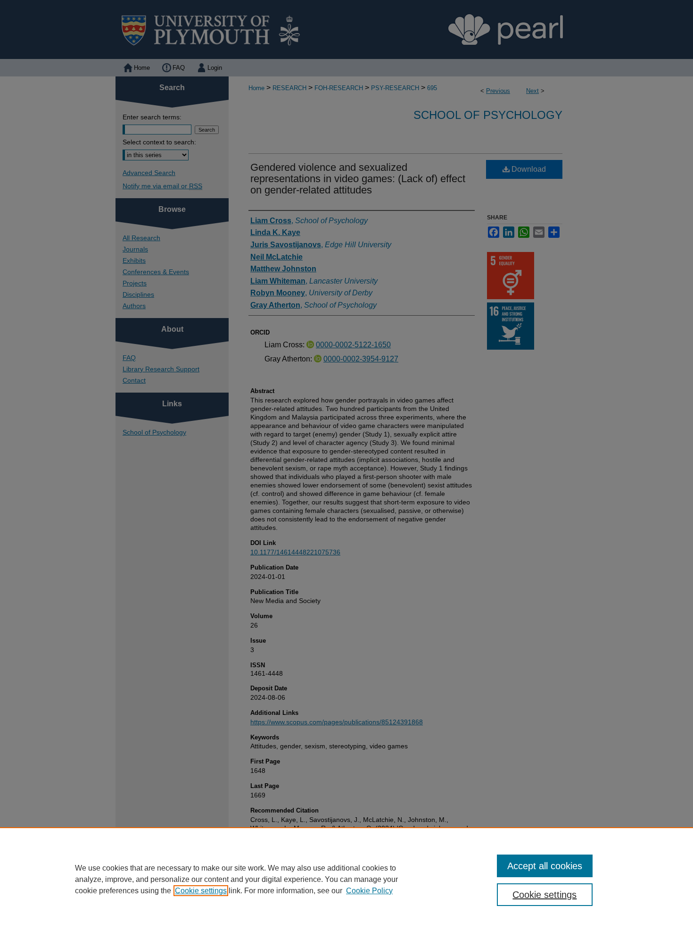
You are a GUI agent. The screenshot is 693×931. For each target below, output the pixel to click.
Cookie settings (201, 891)
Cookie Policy (369, 891)
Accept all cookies (544, 866)
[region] (346, 879)
